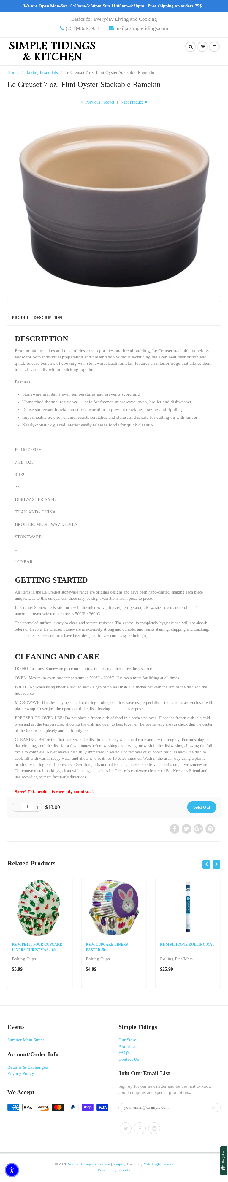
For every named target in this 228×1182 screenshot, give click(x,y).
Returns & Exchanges (27, 1067)
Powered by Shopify (114, 1170)
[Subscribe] (213, 1108)
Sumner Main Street (25, 1039)
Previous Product (99, 102)
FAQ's (124, 1052)
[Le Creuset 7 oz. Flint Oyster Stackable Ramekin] (114, 206)
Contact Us (128, 1059)
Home (13, 72)
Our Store (127, 1039)
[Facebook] (140, 1128)
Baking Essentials (41, 72)
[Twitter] (126, 1128)
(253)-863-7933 (82, 28)
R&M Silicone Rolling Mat (187, 945)
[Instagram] (154, 1128)
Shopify (119, 1164)
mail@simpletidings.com (141, 28)
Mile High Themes (158, 1164)
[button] (12, 1170)
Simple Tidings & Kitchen (89, 1164)
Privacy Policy (20, 1073)
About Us (127, 1046)
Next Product (132, 102)
